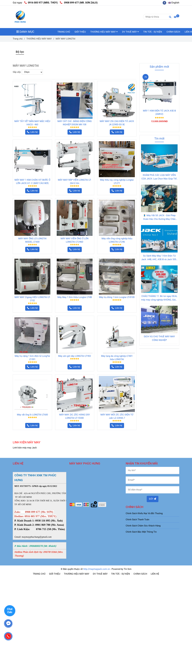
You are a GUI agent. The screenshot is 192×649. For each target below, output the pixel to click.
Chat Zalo (9, 610)
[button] (174, 2)
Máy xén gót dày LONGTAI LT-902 (74, 356)
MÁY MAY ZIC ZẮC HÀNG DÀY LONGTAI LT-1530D (74, 416)
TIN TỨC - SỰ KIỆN (152, 31)
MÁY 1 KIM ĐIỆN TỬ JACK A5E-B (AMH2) (159, 112)
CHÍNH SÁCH (173, 31)
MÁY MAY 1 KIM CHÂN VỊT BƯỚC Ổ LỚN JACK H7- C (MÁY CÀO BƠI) (32, 182)
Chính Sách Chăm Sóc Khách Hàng (143, 525)
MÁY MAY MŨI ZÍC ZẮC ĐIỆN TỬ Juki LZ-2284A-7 (116, 416)
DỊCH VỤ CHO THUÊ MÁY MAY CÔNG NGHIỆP (159, 338)
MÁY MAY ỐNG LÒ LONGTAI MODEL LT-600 (32, 240)
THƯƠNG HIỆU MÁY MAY (103, 31)
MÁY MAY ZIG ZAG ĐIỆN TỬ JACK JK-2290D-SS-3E (117, 123)
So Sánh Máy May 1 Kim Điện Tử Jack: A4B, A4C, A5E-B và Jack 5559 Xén (159, 257)
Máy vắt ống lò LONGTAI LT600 (32, 414)
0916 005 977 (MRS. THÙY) (42, 2)
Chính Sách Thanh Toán (137, 519)
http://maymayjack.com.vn (96, 569)
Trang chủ (17, 38)
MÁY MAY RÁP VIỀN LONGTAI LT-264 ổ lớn (74, 182)
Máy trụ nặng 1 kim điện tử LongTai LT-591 (32, 358)
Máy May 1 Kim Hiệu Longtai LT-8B (74, 297)
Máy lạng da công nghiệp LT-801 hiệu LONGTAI (117, 358)
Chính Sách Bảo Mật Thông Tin (141, 531)
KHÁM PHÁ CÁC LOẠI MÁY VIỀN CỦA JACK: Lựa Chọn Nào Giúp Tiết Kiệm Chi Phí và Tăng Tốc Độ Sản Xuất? (159, 177)
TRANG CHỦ (63, 31)
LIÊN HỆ (155, 573)
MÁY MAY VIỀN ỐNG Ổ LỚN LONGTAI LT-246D (74, 240)
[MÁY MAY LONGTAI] (20, 16)
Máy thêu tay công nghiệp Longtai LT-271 (117, 182)
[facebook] (165, 2)
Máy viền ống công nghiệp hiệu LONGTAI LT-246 (117, 240)
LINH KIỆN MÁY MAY (26, 442)
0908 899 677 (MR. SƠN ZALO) (80, 2)
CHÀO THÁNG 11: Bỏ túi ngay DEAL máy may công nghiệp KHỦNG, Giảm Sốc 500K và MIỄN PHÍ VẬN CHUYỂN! (159, 298)
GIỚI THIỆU (80, 31)
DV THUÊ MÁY (129, 31)
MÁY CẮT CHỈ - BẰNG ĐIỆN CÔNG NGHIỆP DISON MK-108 (74, 123)
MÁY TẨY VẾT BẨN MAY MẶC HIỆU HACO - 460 (32, 123)
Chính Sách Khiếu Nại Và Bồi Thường (144, 513)
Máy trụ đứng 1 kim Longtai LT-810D (117, 297)
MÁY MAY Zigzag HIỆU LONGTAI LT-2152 (32, 299)
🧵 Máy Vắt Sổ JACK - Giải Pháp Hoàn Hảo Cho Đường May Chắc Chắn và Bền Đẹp (159, 217)
